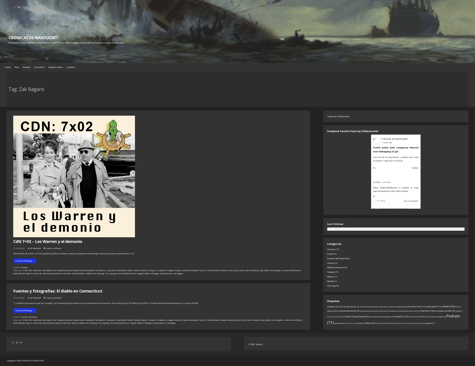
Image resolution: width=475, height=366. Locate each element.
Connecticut (110, 270)
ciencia (410, 306)
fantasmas (365, 311)
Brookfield (90, 270)
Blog (17, 67)
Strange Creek (381, 323)
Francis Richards (213, 270)
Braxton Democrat (374, 307)
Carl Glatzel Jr (100, 270)
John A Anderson (252, 270)
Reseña (330, 281)
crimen (448, 306)
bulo (385, 307)
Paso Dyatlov (440, 317)
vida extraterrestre (411, 323)
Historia (331, 263)
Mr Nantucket (35, 248)
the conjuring (99, 273)
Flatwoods (383, 311)
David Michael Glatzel (124, 270)
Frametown (394, 311)
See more (386, 182)
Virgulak (140, 273)
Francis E (202, 270)
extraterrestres (351, 311)
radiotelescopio (341, 323)
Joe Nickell (362, 316)
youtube (429, 323)
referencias (353, 323)
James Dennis (239, 270)
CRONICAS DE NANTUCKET (33, 37)
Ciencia (330, 254)
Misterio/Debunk (335, 267)
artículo (341, 307)
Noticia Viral (413, 317)
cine (420, 306)
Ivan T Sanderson (337, 317)
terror (391, 323)
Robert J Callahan (86, 273)
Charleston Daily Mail (397, 307)
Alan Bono (37, 270)
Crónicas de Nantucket (394, 138)
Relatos (330, 276)
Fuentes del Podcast (29, 317)
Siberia (370, 323)
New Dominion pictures (52, 273)
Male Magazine (387, 317)
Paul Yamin (66, 273)
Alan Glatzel (47, 270)
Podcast (26, 67)
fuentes (223, 320)
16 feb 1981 (27, 270)
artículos (351, 306)
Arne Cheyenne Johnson (62, 270)
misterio (401, 316)
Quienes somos (55, 67)
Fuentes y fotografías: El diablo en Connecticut (57, 291)
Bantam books (79, 270)
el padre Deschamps (190, 270)
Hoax (451, 311)
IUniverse (223, 270)
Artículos (331, 249)
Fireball (374, 311)
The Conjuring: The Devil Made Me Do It (120, 273)
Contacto (71, 67)
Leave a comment (54, 248)
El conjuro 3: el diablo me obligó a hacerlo (164, 270)
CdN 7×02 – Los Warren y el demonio (47, 241)
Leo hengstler (275, 270)
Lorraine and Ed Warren (291, 270)
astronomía (361, 307)
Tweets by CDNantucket (338, 116)
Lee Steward (374, 317)
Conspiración (433, 306)
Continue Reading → (24, 260)
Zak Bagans (178, 273)
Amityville (332, 306)
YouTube (331, 285)
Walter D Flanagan (151, 273)
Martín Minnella (19, 273)
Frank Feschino (413, 311)
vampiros (399, 323)
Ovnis (430, 317)
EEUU (338, 311)
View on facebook (411, 201)
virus (422, 323)
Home (8, 67)
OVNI (423, 316)
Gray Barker (440, 311)
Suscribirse (39, 67)
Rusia (361, 323)
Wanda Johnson (166, 273)
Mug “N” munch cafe (34, 273)
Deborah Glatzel (140, 270)
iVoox (230, 270)
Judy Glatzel (264, 270)
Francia (403, 311)
